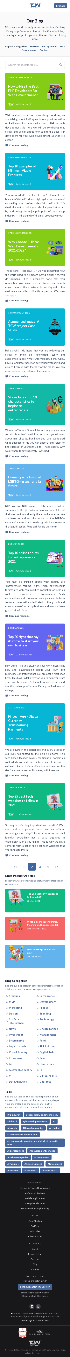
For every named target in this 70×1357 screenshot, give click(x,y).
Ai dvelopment (41, 1157)
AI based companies (33, 1128)
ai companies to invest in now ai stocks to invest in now (32, 1142)
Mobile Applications (35, 1198)
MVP (62, 46)
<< (15, 866)
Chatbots (45, 1081)
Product (43, 50)
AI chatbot (54, 1128)
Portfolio (35, 1226)
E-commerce (16, 1040)
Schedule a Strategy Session (35, 1286)
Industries (35, 1231)
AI (54, 1121)
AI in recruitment (33, 1164)
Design (13, 1013)
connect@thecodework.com (35, 1292)
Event (43, 1058)
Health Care (47, 1064)
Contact (35, 1269)
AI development (15, 1150)
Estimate (60, 5)
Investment (16, 1034)
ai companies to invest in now (22, 1134)
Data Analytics (18, 1081)
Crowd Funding (18, 1052)
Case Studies (35, 1221)
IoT (42, 1069)
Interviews (15, 1058)
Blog (35, 1264)
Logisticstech (17, 1046)
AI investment (55, 1164)
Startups (34, 46)
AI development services (42, 1150)
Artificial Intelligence (16, 1021)
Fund (43, 1040)
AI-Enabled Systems (35, 1193)
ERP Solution (47, 1046)
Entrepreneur (49, 46)
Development (29, 50)
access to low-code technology (42, 1114)
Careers (35, 1259)
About (35, 1249)
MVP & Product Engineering (35, 1208)
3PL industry (13, 1114)
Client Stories (35, 1236)
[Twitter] (38, 1306)
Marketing (15, 1007)
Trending (45, 1013)
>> (57, 866)
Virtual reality (48, 1075)
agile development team (35, 1121)
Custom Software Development (35, 1188)
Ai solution (12, 1170)
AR (10, 1064)
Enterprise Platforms (35, 1203)
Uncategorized (49, 1028)
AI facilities (13, 1164)
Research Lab (35, 1254)
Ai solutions (30, 1170)
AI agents (12, 1128)
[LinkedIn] (31, 1306)
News (12, 1028)
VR (10, 1075)
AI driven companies (17, 1157)
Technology (47, 1019)
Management (48, 1034)
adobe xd (12, 1121)
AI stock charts (50, 1170)
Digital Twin (47, 1052)
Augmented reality (20, 1069)
